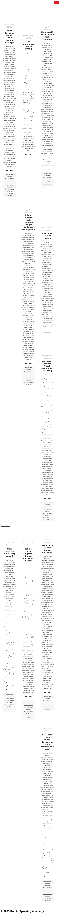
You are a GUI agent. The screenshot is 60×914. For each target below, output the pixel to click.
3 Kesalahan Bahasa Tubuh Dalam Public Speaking (47, 366)
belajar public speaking (9, 175)
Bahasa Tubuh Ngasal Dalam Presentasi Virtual (28, 555)
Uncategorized (9, 27)
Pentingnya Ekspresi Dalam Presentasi (47, 549)
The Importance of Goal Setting (28, 45)
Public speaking (9, 178)
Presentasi (47, 885)
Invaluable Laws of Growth (47, 236)
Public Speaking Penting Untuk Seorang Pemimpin (9, 36)
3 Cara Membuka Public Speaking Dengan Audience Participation (28, 222)
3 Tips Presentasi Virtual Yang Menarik (9, 552)
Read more (9, 170)
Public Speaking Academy (9, 182)
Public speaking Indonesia (9, 186)
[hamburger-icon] (56, 2)
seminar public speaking (9, 194)
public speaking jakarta (9, 190)
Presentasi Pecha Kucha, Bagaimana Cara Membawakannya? (47, 742)
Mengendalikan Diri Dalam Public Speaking (47, 36)
